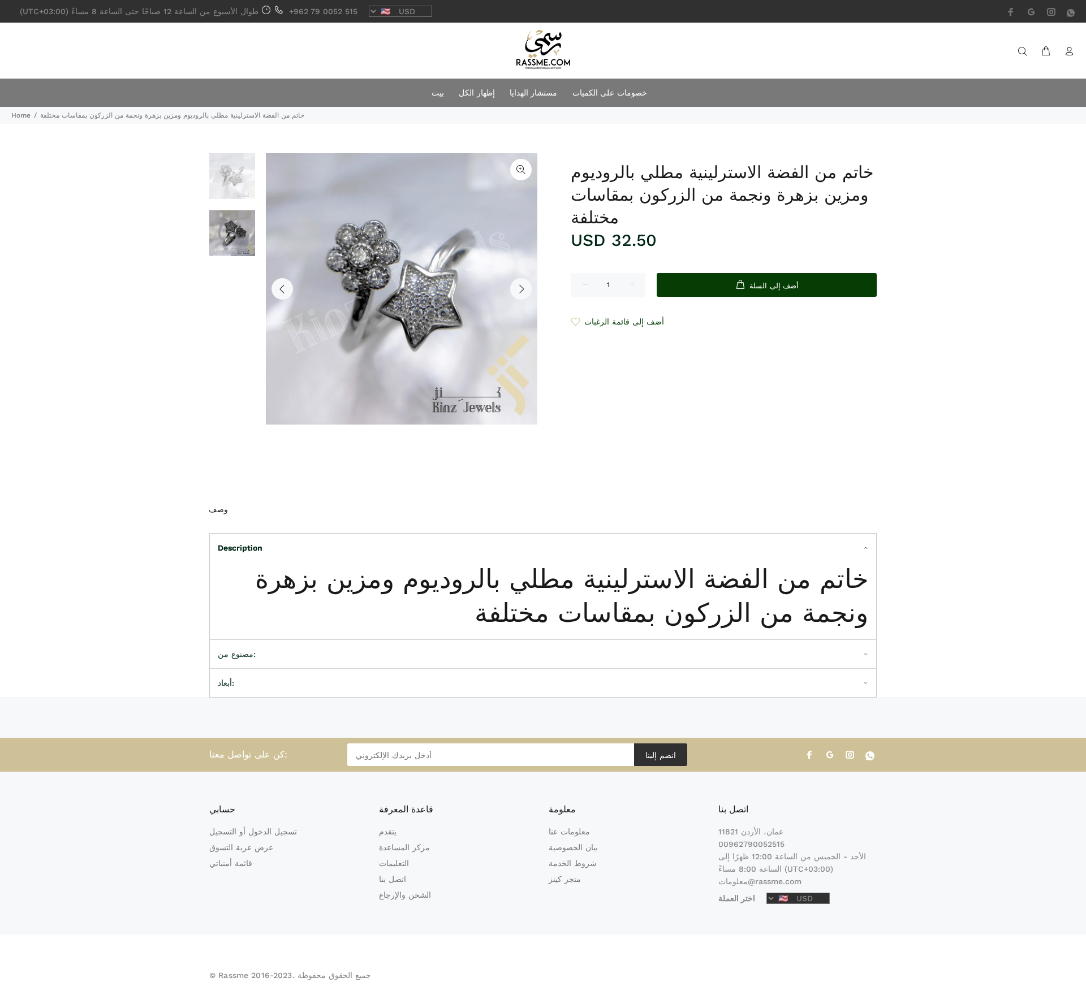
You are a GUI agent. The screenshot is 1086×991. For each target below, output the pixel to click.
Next (521, 289)
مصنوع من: (237, 654)
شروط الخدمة (573, 863)
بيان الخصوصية (573, 847)
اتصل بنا (392, 879)
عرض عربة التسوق (241, 847)
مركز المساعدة (404, 847)
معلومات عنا (569, 831)
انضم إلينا (660, 755)
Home (21, 115)
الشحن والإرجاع (405, 894)
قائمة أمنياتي (230, 863)
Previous (282, 289)
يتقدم (388, 831)
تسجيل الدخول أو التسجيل (253, 831)
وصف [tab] (218, 509)
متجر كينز (565, 879)
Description (240, 547)
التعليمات (394, 863)
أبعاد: (226, 682)
